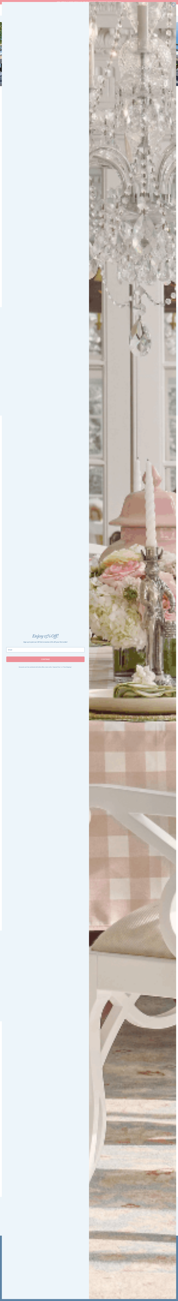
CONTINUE (45, 659)
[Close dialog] (173, 4)
